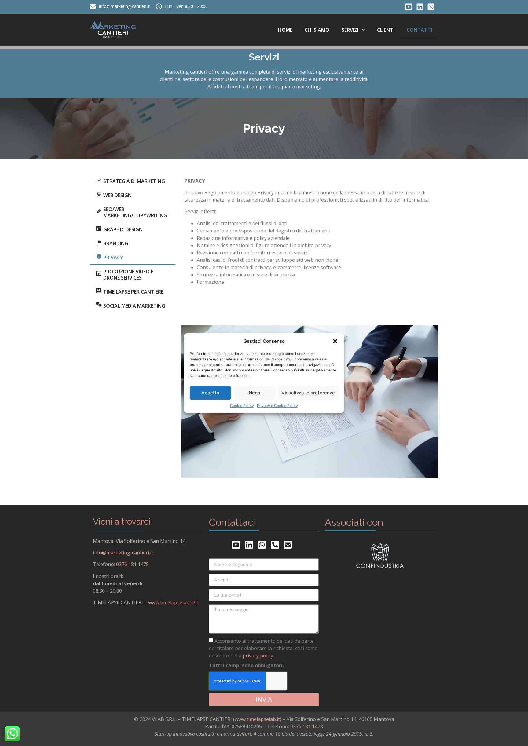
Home (285, 30)
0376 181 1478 (132, 564)
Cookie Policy (242, 405)
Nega (254, 393)
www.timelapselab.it (257, 719)
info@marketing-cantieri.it (123, 552)
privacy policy (258, 655)
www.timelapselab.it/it (173, 602)
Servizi (350, 30)
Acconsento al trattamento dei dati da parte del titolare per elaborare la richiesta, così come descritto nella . (263, 648)
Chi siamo (317, 30)
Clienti (385, 30)
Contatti (419, 30)
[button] (335, 341)
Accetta (210, 393)
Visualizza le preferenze (308, 393)
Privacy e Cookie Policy (277, 405)
